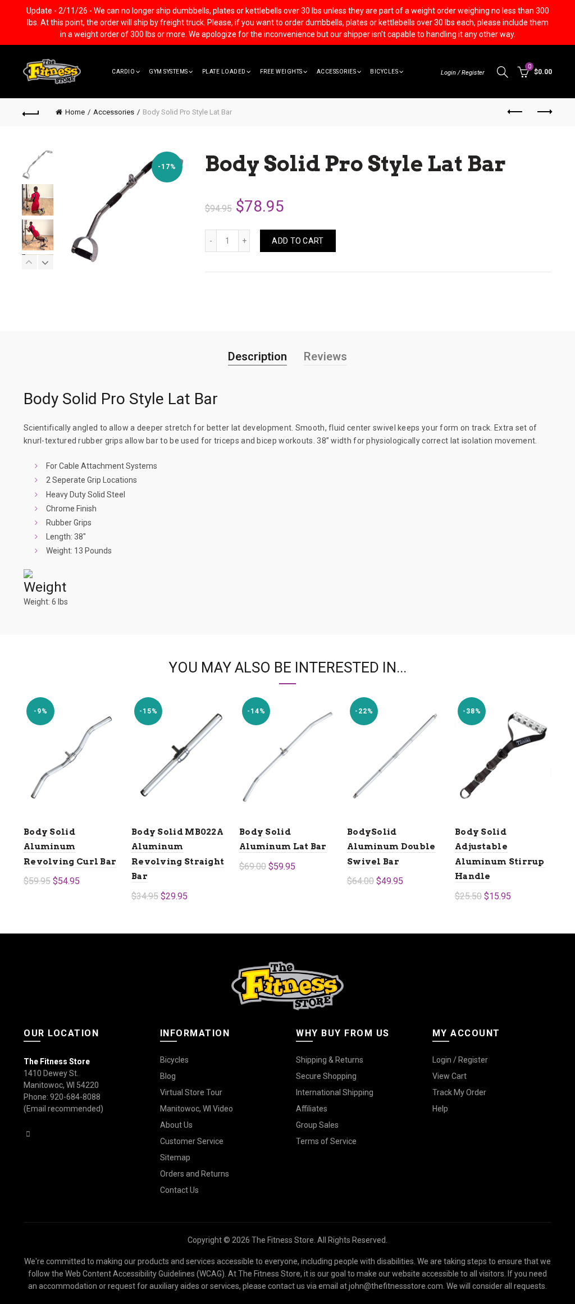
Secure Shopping (326, 1076)
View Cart (449, 1076)
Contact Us (179, 1190)
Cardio (123, 71)
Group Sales (317, 1124)
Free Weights (281, 71)
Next (45, 262)
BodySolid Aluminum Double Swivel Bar (391, 847)
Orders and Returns (194, 1173)
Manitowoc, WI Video (196, 1108)
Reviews (325, 356)
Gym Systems (168, 71)
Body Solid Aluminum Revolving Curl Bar (70, 847)
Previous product (515, 112)
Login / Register (463, 72)
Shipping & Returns (329, 1059)
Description (257, 356)
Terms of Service (326, 1141)
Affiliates (311, 1108)
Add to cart (297, 240)
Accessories (337, 71)
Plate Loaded (224, 71)
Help (440, 1108)
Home (75, 112)
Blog (168, 1076)
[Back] (31, 112)
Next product (544, 112)
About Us (176, 1124)
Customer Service (191, 1141)
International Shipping (334, 1092)
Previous (30, 262)
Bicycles (384, 71)
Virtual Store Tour (191, 1092)
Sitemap (175, 1157)
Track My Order (459, 1092)
